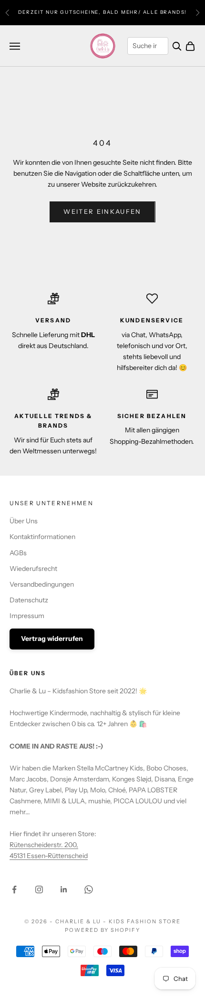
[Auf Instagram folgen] (39, 889)
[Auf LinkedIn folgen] (64, 889)
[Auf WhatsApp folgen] (88, 889)
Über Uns (24, 521)
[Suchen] (177, 46)
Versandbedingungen (42, 584)
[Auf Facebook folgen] (14, 889)
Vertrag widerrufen (52, 638)
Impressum (27, 615)
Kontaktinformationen (42, 536)
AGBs (18, 553)
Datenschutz (29, 600)
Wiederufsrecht (33, 568)
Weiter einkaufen (102, 211)
